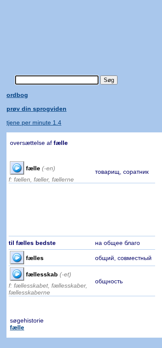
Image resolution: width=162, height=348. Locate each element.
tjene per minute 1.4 (33, 122)
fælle (17, 327)
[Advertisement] (84, 32)
